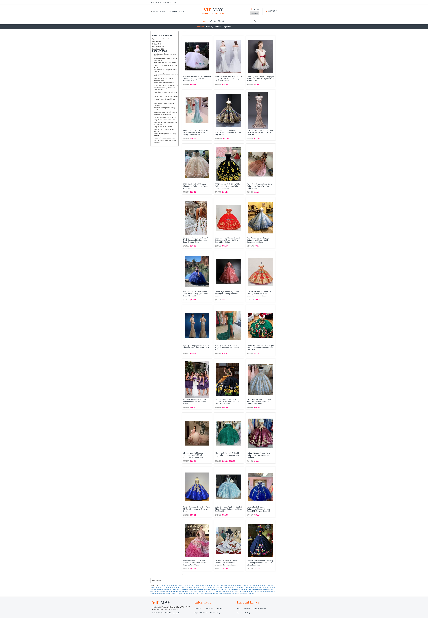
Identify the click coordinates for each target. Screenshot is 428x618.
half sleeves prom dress (162, 115)
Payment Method (200, 613)
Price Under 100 (158, 49)
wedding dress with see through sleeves (165, 141)
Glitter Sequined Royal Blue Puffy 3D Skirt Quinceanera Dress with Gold (196, 509)
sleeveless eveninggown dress (165, 63)
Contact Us (209, 608)
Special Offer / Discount (160, 39)
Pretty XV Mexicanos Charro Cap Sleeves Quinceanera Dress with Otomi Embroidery (260, 563)
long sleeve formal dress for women (164, 130)
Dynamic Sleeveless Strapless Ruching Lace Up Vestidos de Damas (195, 401)
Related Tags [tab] (157, 580)
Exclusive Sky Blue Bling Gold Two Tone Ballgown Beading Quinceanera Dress (259, 401)
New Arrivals (156, 41)
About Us (197, 608)
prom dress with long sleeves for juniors (165, 70)
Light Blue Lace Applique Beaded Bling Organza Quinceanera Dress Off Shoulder (228, 509)
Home (204, 21)
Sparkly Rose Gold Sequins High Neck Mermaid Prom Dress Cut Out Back (260, 132)
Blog (238, 608)
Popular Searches (259, 608)
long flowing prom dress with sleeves (164, 104)
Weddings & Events (217, 21)
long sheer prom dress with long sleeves (165, 93)
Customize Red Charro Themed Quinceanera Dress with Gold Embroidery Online (227, 240)
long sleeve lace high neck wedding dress (163, 79)
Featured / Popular (159, 46)
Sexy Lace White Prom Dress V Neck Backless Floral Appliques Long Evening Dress (195, 240)
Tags (238, 613)
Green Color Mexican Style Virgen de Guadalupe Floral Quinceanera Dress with (260, 347)
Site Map (247, 613)
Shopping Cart (254, 13)
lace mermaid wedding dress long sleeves (166, 75)
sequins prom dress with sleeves (165, 112)
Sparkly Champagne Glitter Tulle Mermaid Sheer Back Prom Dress (196, 346)
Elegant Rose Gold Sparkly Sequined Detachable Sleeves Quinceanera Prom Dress (194, 455)
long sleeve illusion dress (163, 127)
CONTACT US (273, 11)
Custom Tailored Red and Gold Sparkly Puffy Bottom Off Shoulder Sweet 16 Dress (259, 294)
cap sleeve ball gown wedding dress (164, 108)
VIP (213, 10)
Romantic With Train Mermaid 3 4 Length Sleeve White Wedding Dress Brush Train (228, 78)
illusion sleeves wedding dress (164, 138)
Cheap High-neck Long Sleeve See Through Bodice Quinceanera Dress (228, 294)
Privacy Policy (215, 613)
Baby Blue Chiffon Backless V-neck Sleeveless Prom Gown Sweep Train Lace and (195, 132)
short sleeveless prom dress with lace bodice (165, 59)
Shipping (219, 608)
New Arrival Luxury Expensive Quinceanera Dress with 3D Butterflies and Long (259, 240)
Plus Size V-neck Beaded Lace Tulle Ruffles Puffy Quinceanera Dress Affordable (196, 294)
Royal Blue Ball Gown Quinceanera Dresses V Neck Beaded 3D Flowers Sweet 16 (258, 509)
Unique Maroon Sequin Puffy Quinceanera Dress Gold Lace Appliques (258, 455)
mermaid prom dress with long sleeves (165, 100)
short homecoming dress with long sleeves (164, 88)
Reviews (247, 608)
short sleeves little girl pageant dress (165, 55)
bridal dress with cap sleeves (164, 83)
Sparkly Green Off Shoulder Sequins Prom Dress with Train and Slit (229, 347)
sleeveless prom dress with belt (165, 117)
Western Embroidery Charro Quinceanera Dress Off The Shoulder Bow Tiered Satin (226, 563)
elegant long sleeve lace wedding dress (166, 66)
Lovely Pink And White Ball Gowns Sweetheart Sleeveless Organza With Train (194, 563)
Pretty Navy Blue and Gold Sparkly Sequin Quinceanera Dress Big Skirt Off (228, 132)
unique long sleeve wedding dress (166, 85)
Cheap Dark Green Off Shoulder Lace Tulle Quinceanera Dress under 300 (227, 455)
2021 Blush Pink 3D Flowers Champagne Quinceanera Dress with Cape (195, 186)
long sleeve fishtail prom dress (165, 120)
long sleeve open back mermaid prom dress (165, 123)
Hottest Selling (157, 44)
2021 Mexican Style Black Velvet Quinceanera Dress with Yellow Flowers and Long (228, 186)
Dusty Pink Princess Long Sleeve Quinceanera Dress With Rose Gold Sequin (260, 186)
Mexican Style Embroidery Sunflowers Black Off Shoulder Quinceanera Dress (227, 401)
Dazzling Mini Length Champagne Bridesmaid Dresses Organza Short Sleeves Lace (260, 78)
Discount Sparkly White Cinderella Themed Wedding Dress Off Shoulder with (197, 78)
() (256, 10)
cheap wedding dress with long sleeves (165, 134)
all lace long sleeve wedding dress (166, 96)
